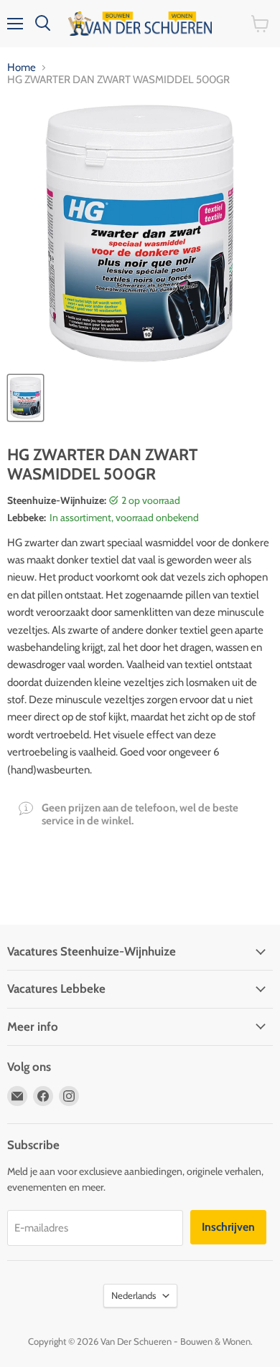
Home (21, 68)
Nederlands (133, 1295)
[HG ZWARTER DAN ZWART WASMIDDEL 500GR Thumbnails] (25, 398)
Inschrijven (228, 1227)
